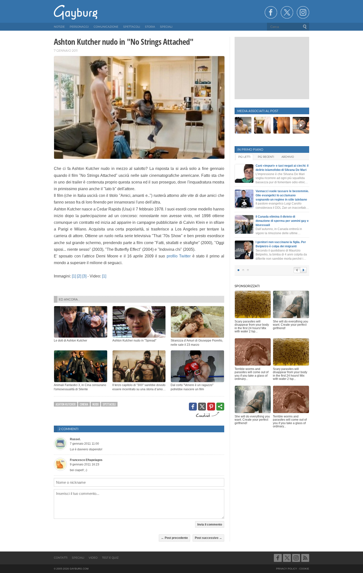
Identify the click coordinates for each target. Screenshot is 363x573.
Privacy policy (286, 568)
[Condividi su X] (202, 407)
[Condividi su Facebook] (193, 407)
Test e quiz (110, 557)
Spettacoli (109, 404)
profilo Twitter (179, 256)
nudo (95, 404)
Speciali (78, 557)
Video (93, 557)
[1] (74, 276)
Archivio (288, 157)
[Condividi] (220, 407)
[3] (84, 276)
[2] (79, 276)
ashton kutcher (66, 404)
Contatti (60, 557)
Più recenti (266, 157)
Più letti (244, 157)
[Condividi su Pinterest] (211, 407)
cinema (84, 404)
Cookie (304, 568)
